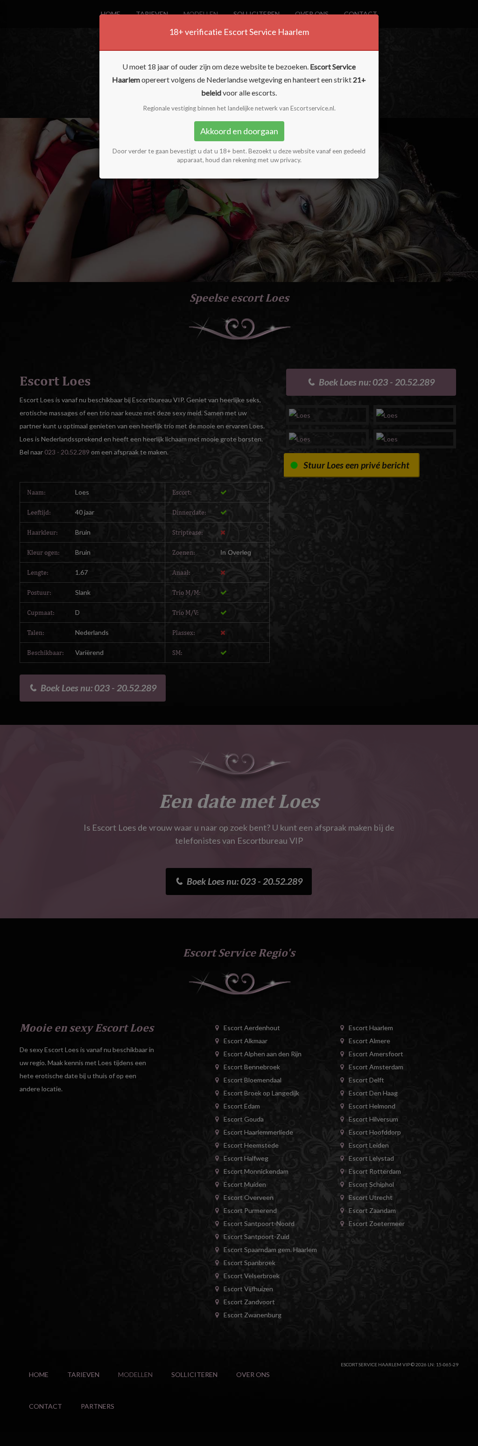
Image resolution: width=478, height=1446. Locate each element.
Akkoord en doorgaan (239, 131)
